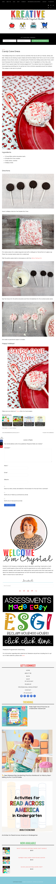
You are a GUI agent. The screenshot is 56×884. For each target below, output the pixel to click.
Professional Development (28, 687)
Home (28, 670)
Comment (7, 447)
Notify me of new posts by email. (13, 500)
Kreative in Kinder (28, 15)
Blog (28, 676)
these (17, 411)
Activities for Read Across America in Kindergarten (20, 835)
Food (4, 49)
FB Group (28, 684)
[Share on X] (1, 443)
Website (6, 479)
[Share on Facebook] (1, 441)
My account (29, 681)
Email (6, 472)
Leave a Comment (12, 428)
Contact (28, 690)
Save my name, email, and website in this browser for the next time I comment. (26, 488)
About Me (28, 673)
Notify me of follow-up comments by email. (16, 494)
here (23, 655)
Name (6, 465)
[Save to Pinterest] (1, 446)
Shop (28, 679)
